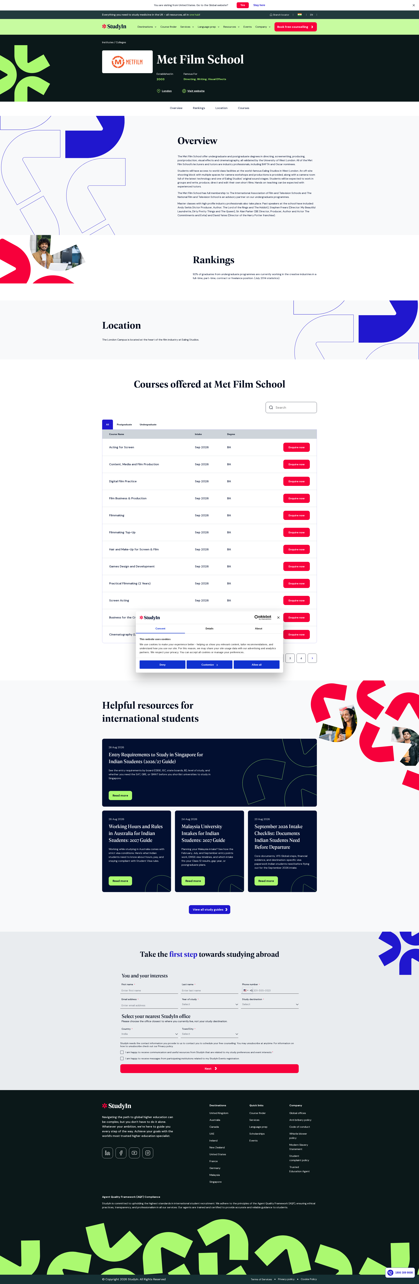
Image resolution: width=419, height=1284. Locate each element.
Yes (242, 5)
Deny (162, 664)
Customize (207, 664)
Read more (120, 795)
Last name (188, 984)
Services (185, 26)
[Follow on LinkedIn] (107, 1153)
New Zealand (217, 1147)
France (214, 1161)
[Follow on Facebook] (121, 1153)
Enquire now (297, 447)
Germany (215, 1168)
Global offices (297, 1113)
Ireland (214, 1140)
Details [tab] (210, 628)
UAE (212, 1133)
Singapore (216, 1182)
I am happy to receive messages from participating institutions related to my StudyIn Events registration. (182, 1058)
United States (218, 1154)
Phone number (251, 984)
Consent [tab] (160, 628)
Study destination (253, 999)
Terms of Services (261, 1279)
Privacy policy (286, 1279)
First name (128, 984)
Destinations (145, 26)
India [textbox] (125, 1034)
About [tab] (258, 628)
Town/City (188, 1028)
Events (248, 26)
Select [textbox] (186, 1004)
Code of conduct (299, 1127)
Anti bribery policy (300, 1120)
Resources (229, 26)
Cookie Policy (309, 1279)
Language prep (207, 26)
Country (127, 1028)
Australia (215, 1120)
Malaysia (215, 1175)
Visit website (196, 91)
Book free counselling (292, 27)
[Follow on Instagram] (147, 1153)
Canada (214, 1127)
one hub (194, 14)
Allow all (257, 664)
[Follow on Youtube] (134, 1153)
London (167, 91)
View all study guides (208, 910)
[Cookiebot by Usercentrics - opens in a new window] (257, 617)
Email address (130, 999)
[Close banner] (278, 617)
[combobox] (247, 990)
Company (261, 26)
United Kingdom (219, 1113)
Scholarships (257, 1133)
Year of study (190, 999)
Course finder (168, 26)
